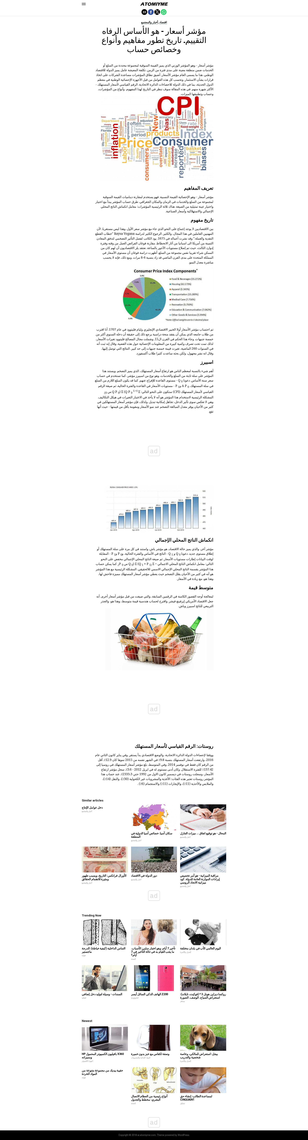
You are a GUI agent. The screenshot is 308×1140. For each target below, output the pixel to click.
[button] (84, 4)
